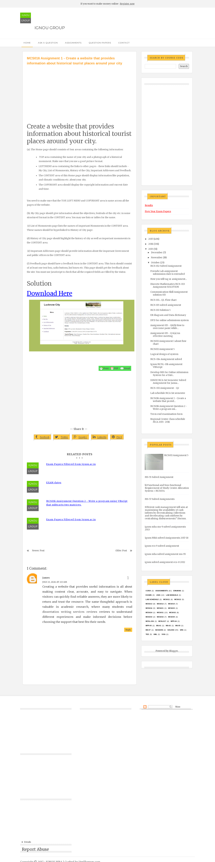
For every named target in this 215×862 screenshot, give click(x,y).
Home (27, 42)
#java (148, 591)
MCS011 (166, 599)
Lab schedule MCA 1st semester (167, 393)
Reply (128, 630)
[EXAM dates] (35, 487)
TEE (147, 634)
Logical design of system (164, 354)
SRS (181, 630)
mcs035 (171, 617)
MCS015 (171, 604)
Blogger (173, 650)
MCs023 (171, 608)
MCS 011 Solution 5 (160, 310)
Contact (124, 42)
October (155, 262)
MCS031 (160, 612)
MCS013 (149, 604)
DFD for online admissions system (169, 320)
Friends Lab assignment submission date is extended (167, 272)
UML (155, 634)
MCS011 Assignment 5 (162, 349)
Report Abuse (35, 849)
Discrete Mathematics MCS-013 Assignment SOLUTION (167, 285)
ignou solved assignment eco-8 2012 (165, 562)
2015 (150, 249)
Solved (170, 630)
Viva (163, 634)
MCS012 (177, 599)
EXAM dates (53, 482)
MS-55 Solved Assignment (159, 477)
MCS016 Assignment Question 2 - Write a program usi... (168, 407)
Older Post (121, 550)
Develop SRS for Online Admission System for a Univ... (169, 374)
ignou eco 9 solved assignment (162, 545)
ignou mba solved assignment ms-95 (165, 554)
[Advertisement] (79, 90)
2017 (150, 239)
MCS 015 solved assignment (165, 305)
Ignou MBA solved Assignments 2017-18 (166, 537)
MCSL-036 (150, 621)
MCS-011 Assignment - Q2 (164, 388)
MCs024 (149, 612)
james (46, 577)
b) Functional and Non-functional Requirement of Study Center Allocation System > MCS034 (167, 488)
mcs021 (160, 608)
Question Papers (100, 42)
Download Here (49, 293)
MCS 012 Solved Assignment (166, 266)
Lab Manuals (172, 595)
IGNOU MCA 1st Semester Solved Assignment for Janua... (168, 381)
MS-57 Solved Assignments (160, 499)
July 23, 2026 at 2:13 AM (54, 582)
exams (149, 595)
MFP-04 (174, 621)
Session (159, 630)
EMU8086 (177, 591)
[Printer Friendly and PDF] (115, 368)
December (157, 252)
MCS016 (149, 608)
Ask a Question (48, 42)
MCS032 (172, 612)
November (156, 257)
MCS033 (149, 617)
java (158, 595)
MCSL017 (162, 621)
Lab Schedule (152, 599)
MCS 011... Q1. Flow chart (163, 300)
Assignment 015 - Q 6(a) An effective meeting (165, 334)
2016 (150, 244)
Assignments (73, 42)
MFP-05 (149, 625)
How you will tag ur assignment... (168, 279)
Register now (127, 3)
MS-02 (168, 625)
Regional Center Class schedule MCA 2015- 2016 (167, 420)
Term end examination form (166, 414)
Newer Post (38, 550)
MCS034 (160, 617)
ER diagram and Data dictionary (168, 315)
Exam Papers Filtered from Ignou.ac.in (71, 464)
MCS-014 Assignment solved (166, 359)
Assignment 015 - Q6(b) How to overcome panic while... (167, 327)
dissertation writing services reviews (69, 611)
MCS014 (160, 604)
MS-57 (148, 630)
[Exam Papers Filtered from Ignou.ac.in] (35, 468)
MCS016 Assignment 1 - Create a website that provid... (168, 400)
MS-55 (177, 625)
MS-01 (158, 625)
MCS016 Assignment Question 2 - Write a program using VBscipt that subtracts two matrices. (86, 503)
